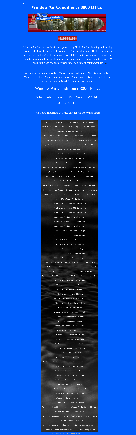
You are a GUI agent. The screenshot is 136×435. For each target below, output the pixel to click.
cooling (54, 62)
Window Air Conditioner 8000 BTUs (67, 88)
